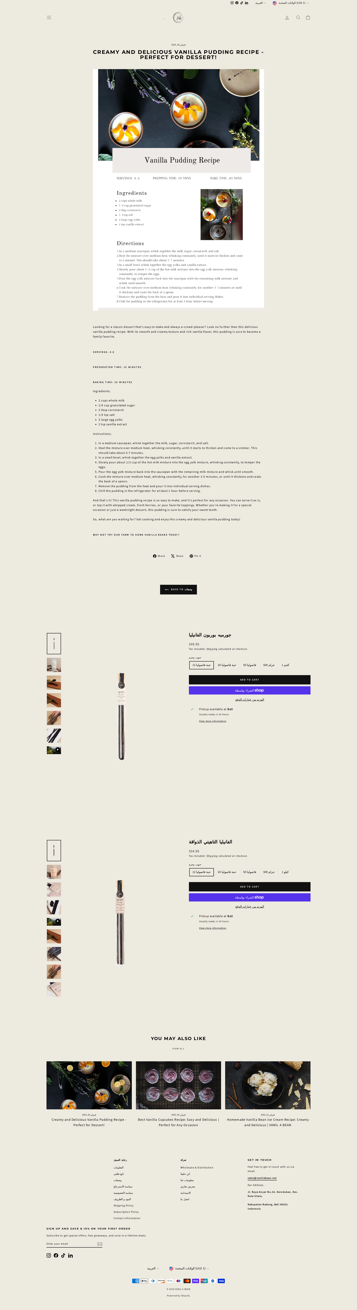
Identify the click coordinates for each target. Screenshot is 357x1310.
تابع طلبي (119, 1174)
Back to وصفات (181, 589)
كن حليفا (185, 1174)
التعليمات (118, 1168)
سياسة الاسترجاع (123, 1187)
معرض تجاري (188, 1187)
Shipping (212, 649)
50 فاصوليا (249, 665)
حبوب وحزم (195, 657)
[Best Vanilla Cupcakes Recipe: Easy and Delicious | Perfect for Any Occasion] (178, 1085)
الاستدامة (186, 1193)
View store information (212, 721)
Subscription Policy (126, 1212)
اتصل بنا (185, 1199)
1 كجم (285, 665)
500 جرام (269, 665)
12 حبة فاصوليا (201, 665)
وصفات (118, 1180)
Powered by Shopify (178, 1295)
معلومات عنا (187, 1180)
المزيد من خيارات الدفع (249, 700)
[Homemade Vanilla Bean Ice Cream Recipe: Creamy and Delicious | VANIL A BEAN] (268, 1085)
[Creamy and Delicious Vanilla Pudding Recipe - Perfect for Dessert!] (89, 1085)
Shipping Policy (124, 1206)
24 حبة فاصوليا (227, 665)
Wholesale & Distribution (197, 1168)
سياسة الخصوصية (123, 1193)
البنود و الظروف (122, 1199)
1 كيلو (285, 872)
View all (178, 1048)
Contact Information (127, 1218)
